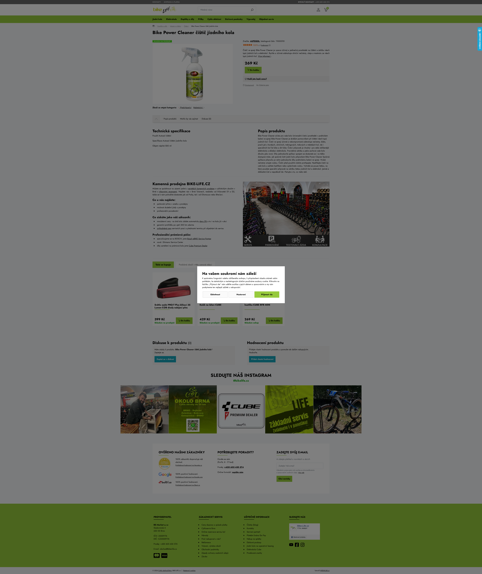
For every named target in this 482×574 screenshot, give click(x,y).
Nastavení (241, 294)
